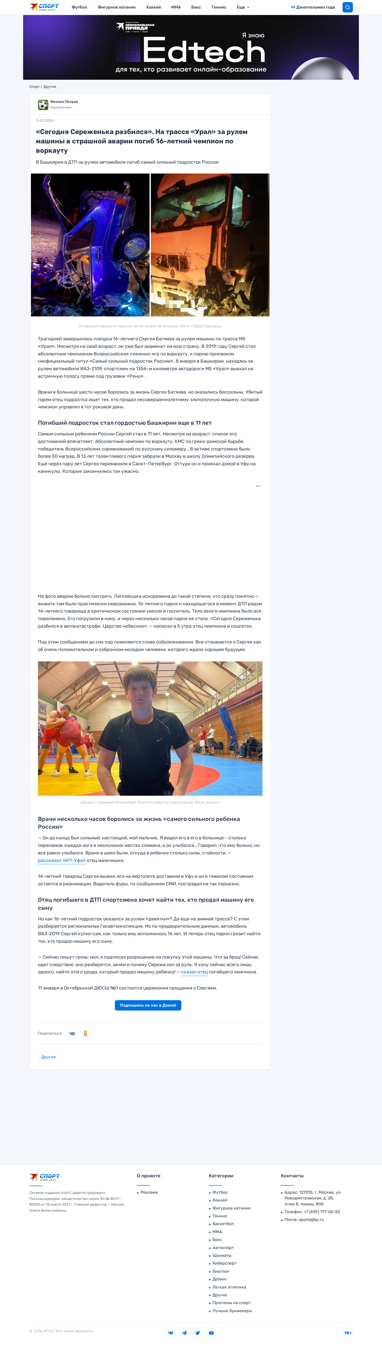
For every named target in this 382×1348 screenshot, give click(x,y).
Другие (49, 87)
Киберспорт (225, 1263)
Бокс (196, 7)
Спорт (34, 87)
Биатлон (221, 1271)
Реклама (149, 1192)
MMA (176, 7)
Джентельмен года (315, 7)
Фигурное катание (117, 7)
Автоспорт (223, 1247)
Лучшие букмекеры (232, 1310)
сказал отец (194, 972)
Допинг (220, 1279)
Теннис (218, 7)
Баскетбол (223, 1223)
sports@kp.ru (311, 1219)
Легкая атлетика (229, 1287)
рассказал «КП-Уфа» (62, 860)
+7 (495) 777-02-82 (322, 1211)
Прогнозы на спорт (232, 1302)
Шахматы (222, 1255)
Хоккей (153, 7)
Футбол (79, 7)
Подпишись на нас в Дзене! (148, 1005)
